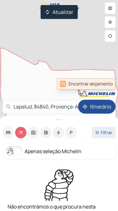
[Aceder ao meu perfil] (110, 8)
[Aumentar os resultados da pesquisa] (59, 119)
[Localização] (110, 36)
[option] (8, 132)
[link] (86, 84)
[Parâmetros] (110, 22)
